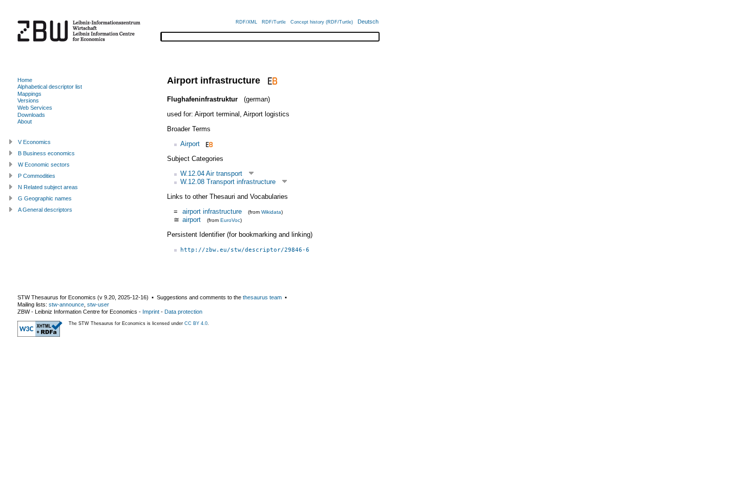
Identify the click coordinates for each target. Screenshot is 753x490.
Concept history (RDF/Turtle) (321, 22)
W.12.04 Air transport (211, 173)
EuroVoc (230, 220)
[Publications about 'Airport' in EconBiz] (208, 144)
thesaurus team (262, 297)
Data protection (183, 312)
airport (191, 219)
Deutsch (368, 21)
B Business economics (46, 153)
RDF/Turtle (274, 22)
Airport (190, 144)
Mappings (29, 94)
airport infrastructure (212, 211)
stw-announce (66, 304)
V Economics (34, 142)
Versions (28, 100)
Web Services (34, 108)
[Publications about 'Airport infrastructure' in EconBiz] (271, 80)
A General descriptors (45, 210)
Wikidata (271, 212)
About (24, 121)
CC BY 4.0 (195, 323)
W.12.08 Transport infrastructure (228, 182)
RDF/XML (246, 22)
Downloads (31, 115)
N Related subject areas (48, 187)
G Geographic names (45, 198)
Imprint (150, 312)
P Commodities (36, 176)
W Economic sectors (44, 164)
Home (24, 80)
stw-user (98, 304)
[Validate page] (39, 335)
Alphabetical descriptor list (49, 87)
